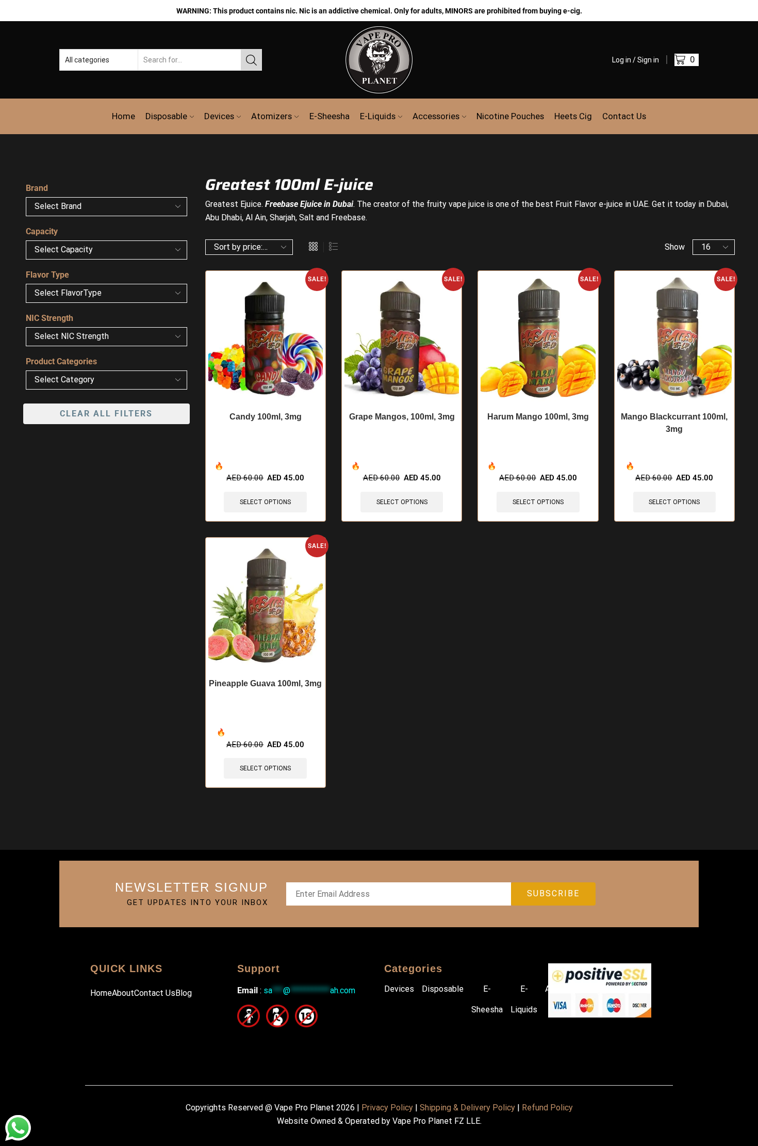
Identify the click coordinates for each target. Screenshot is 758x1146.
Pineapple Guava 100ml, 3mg (265, 683)
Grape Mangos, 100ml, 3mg (402, 416)
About (123, 993)
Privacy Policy (387, 1107)
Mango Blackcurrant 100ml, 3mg (674, 422)
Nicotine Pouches (510, 116)
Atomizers (271, 116)
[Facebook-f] (243, 1041)
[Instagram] (266, 1041)
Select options (265, 502)
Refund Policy (547, 1107)
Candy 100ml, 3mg (265, 416)
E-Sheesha (329, 116)
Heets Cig (573, 116)
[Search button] (251, 60)
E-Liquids (378, 116)
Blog (183, 993)
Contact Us (624, 116)
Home (123, 116)
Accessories (436, 116)
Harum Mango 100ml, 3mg (538, 416)
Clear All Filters (106, 413)
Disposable (166, 116)
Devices (219, 116)
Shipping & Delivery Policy (467, 1107)
